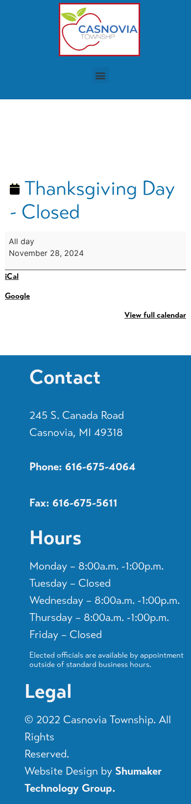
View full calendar (155, 315)
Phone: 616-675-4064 (82, 466)
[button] (101, 75)
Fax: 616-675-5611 (73, 502)
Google (17, 295)
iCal (12, 276)
